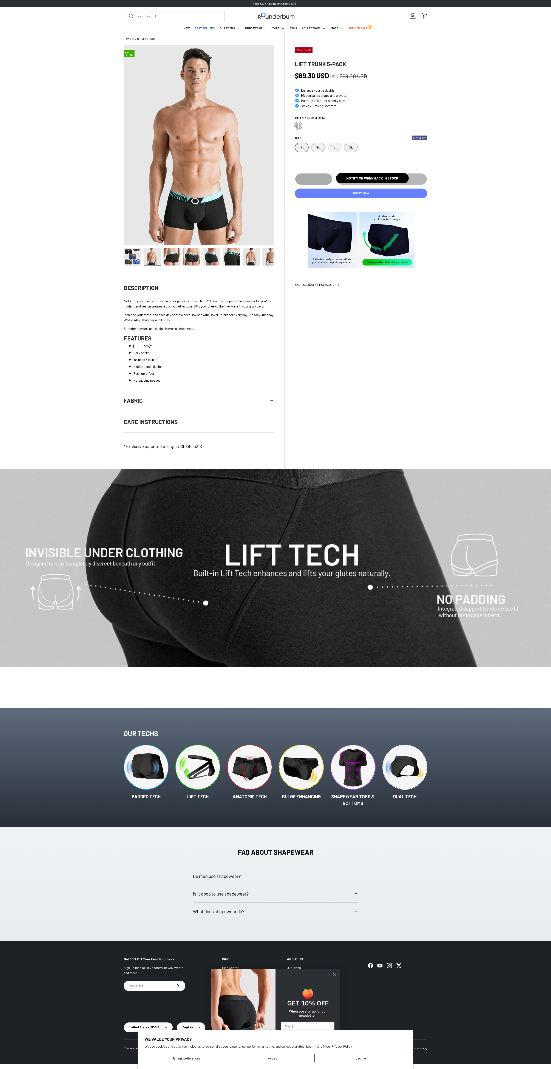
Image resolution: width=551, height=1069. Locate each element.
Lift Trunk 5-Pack (145, 38)
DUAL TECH (404, 796)
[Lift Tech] (198, 767)
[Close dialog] (334, 974)
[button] (424, 16)
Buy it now (361, 193)
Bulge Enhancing (301, 796)
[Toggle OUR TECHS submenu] (238, 28)
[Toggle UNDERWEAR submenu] (265, 28)
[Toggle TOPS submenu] (282, 28)
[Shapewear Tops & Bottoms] (353, 767)
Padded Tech (146, 796)
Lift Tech (198, 796)
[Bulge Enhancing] (301, 767)
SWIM (293, 28)
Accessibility (419, 1048)
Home (127, 38)
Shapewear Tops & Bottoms (353, 800)
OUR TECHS (227, 28)
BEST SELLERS (205, 28)
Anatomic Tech (250, 796)
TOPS (275, 28)
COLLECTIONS (311, 28)
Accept (273, 1058)
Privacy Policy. (342, 1046)
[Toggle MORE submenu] (341, 28)
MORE (334, 28)
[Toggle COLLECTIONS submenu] (324, 28)
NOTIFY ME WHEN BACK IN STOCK (372, 178)
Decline (360, 1058)
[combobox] (174, 16)
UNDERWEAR (253, 28)
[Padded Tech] (146, 767)
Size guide (419, 138)
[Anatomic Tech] (250, 767)
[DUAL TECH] (405, 767)
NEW (187, 28)
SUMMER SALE (358, 28)
